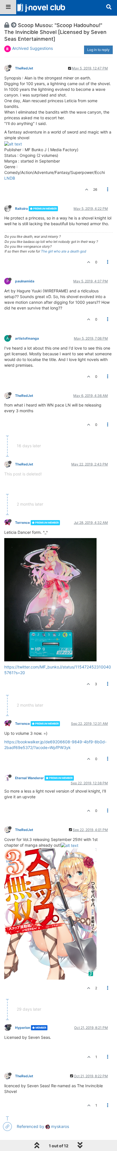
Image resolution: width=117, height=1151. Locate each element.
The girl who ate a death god (63, 251)
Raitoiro (21, 208)
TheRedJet (24, 68)
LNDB (9, 178)
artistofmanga (27, 338)
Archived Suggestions (32, 48)
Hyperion (22, 1027)
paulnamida (24, 281)
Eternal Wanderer (29, 778)
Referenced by (30, 1126)
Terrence (22, 522)
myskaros (59, 1126)
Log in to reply (98, 50)
